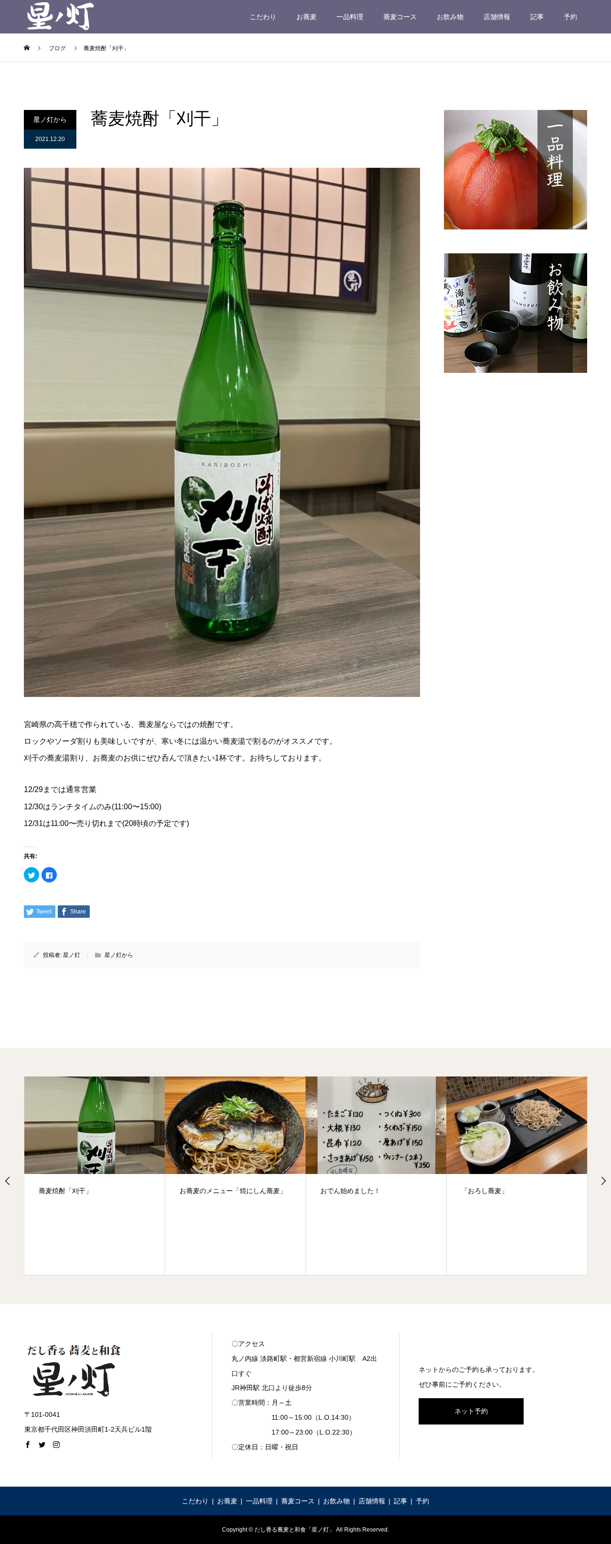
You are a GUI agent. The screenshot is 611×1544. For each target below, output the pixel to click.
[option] (94, 1175)
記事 (537, 17)
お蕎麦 (306, 17)
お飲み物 (450, 17)
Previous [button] (7, 1180)
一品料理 (350, 17)
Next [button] (603, 1180)
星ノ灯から (50, 119)
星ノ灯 (71, 955)
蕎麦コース (400, 17)
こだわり (263, 17)
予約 (570, 17)
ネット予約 (471, 1411)
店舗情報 (497, 17)
